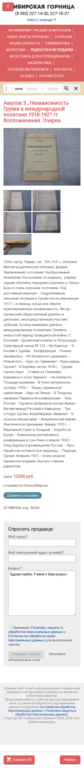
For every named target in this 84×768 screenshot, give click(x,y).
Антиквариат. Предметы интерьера (39, 30)
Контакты (63, 69)
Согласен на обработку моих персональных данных (31, 638)
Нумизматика (57, 43)
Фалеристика (40, 63)
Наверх (70, 760)
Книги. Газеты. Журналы (28, 37)
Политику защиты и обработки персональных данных (35, 630)
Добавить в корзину (22, 495)
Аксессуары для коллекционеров (40, 56)
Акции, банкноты (25, 43)
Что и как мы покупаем (28, 69)
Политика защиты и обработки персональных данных (45, 712)
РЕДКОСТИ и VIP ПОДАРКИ (52, 50)
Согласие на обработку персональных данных (42, 709)
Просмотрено (51, 76)
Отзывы (27, 76)
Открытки (63, 37)
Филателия (15, 50)
